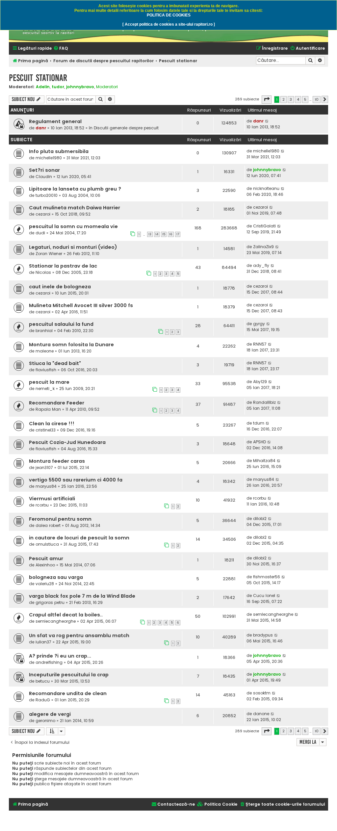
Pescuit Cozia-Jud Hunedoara (67, 442)
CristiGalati (264, 226)
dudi (40, 233)
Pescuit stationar (38, 78)
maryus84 (46, 486)
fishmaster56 (266, 577)
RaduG (43, 700)
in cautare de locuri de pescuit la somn (79, 537)
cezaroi (43, 214)
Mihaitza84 (264, 460)
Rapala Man (48, 409)
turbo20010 (47, 195)
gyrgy (259, 323)
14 (156, 234)
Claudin (44, 176)
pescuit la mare (49, 382)
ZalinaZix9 (263, 246)
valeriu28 (45, 583)
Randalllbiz (264, 402)
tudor (58, 87)
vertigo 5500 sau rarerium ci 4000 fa (75, 480)
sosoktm (262, 693)
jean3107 (44, 467)
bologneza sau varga (56, 577)
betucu (43, 681)
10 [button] (317, 99)
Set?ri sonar (44, 170)
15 (163, 234)
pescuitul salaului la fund (61, 324)
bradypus (263, 635)
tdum (258, 423)
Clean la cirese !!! (51, 423)
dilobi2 (260, 518)
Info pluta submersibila (59, 151)
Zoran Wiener (49, 253)
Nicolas (43, 272)
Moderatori (107, 87)
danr (41, 128)
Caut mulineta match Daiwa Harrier (74, 207)
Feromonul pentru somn (60, 519)
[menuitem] (60, 48)
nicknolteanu (266, 188)
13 (149, 234)
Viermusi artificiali (52, 498)
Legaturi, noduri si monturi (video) (73, 247)
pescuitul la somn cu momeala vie (73, 226)
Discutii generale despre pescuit (126, 128)
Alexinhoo (45, 565)
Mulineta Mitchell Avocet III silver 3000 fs (81, 305)
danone (261, 713)
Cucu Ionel (264, 595)
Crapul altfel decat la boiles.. (66, 614)
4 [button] (298, 99)
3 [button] (291, 99)
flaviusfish (46, 370)
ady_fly (261, 265)
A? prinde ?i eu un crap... (60, 656)
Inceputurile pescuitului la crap (69, 674)
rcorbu (42, 505)
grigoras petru (50, 602)
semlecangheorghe (56, 621)
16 (170, 234)
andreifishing (49, 662)
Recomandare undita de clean (68, 693)
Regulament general (55, 121)
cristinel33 (46, 430)
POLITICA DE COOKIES (169, 15)
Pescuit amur (46, 558)
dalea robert (48, 525)
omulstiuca (47, 544)
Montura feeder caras (57, 461)
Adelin (43, 87)
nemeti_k (45, 388)
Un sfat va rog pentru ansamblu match (79, 635)
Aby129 (260, 381)
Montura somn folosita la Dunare (71, 344)
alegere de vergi (50, 714)
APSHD (259, 442)
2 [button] (283, 99)
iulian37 (43, 642)
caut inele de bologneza (60, 286)
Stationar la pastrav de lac (63, 266)
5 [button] (305, 99)
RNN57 (260, 344)
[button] (267, 99)
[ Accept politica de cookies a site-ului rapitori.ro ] (168, 24)
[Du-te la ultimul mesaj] (267, 121)
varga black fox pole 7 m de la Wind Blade (82, 596)
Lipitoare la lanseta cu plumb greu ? (75, 189)
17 (177, 234)
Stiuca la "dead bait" (55, 363)
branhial (44, 330)
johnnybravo (80, 87)
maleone (45, 351)
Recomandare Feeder (56, 403)
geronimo (45, 720)
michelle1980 (49, 158)
